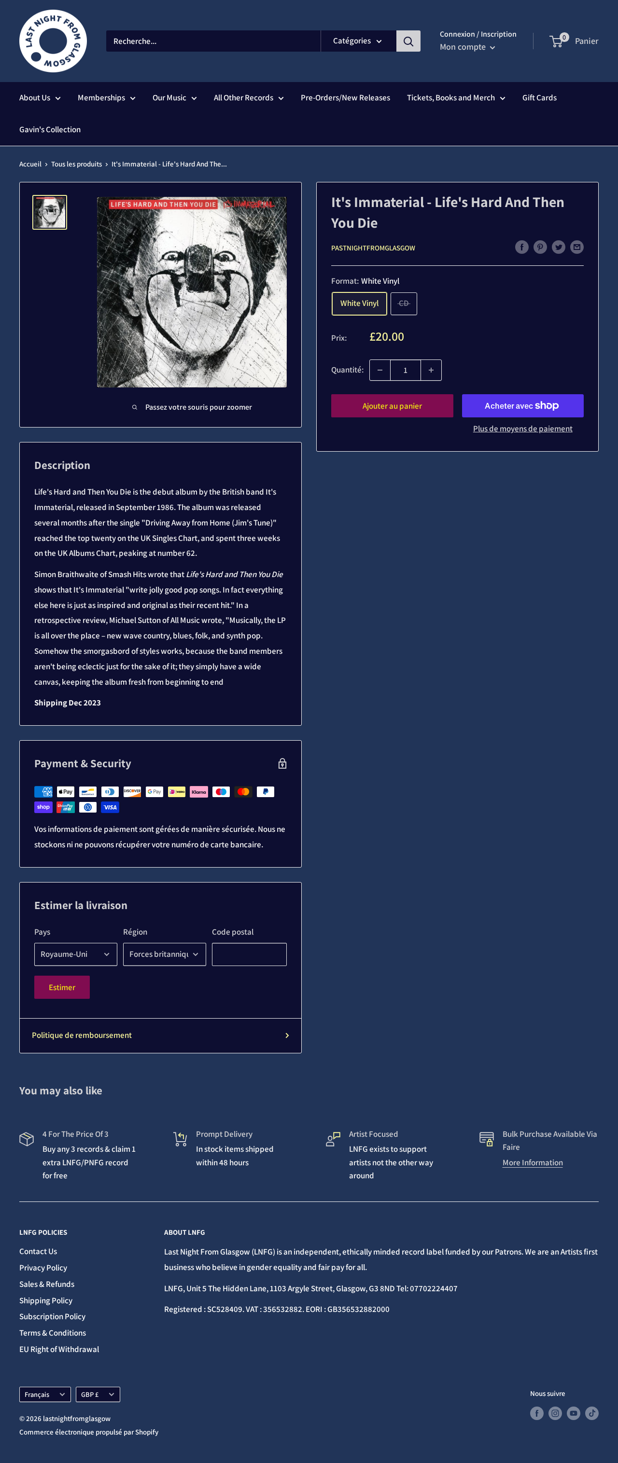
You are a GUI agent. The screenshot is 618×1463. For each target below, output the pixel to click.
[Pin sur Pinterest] (540, 247)
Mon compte (464, 46)
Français (37, 1394)
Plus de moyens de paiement (523, 428)
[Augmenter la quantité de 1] (431, 370)
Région (135, 931)
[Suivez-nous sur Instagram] (555, 1413)
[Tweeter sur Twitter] (558, 247)
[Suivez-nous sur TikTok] (592, 1413)
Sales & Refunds (46, 1284)
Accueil (30, 163)
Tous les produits (76, 163)
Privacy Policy (43, 1267)
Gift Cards (539, 97)
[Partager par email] (577, 247)
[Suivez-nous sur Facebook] (537, 1413)
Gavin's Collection (50, 129)
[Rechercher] (408, 41)
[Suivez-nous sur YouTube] (573, 1413)
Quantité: (347, 369)
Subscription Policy (52, 1316)
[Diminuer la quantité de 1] (380, 370)
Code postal (232, 931)
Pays (42, 931)
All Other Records (243, 97)
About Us (34, 97)
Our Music (169, 97)
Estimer (62, 987)
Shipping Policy (45, 1300)
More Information (533, 1162)
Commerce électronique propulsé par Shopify (88, 1431)
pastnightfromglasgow (373, 247)
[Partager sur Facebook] (522, 247)
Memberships (101, 97)
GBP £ (89, 1394)
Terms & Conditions (52, 1332)
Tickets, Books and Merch (451, 97)
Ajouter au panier (392, 405)
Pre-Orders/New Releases (345, 97)
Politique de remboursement (82, 1035)
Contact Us (38, 1251)
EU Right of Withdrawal (59, 1349)
